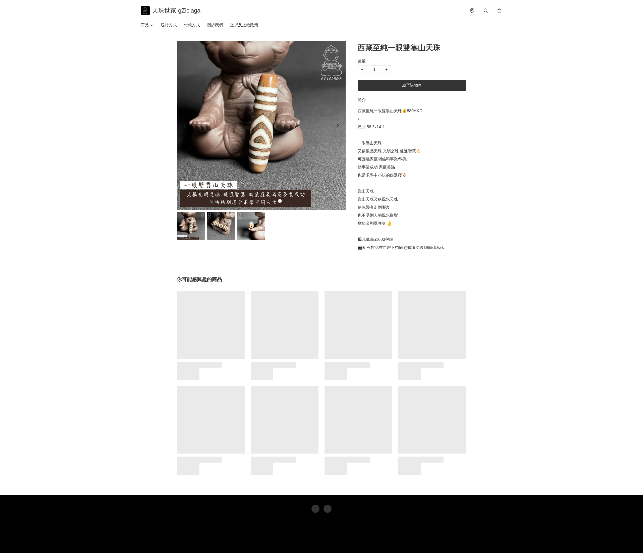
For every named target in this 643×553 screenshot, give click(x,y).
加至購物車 (412, 85)
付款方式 (192, 25)
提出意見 (339, 542)
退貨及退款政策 (244, 25)
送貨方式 (169, 25)
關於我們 (215, 25)
